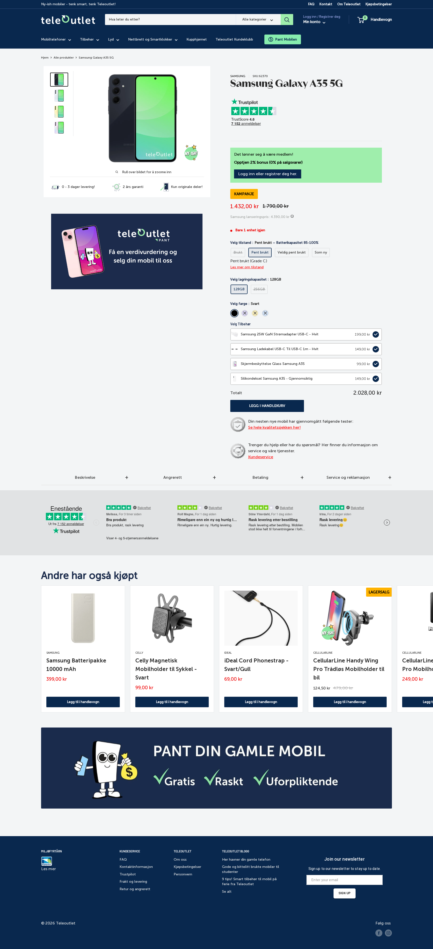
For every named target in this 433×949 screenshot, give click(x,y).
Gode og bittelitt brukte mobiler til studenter (250, 869)
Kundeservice (260, 456)
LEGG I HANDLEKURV (267, 406)
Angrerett (172, 477)
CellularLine (323, 652)
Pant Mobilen (286, 39)
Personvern (183, 874)
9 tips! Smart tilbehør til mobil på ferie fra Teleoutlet (249, 881)
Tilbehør (87, 39)
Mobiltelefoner (53, 39)
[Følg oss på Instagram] (388, 932)
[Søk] (287, 19)
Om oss (180, 859)
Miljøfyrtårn (51, 851)
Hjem (45, 57)
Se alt (227, 891)
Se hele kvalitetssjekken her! (274, 427)
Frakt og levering (133, 881)
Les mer (48, 868)
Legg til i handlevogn (83, 702)
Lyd (111, 39)
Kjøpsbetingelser (379, 4)
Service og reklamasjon (348, 477)
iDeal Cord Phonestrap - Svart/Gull (256, 664)
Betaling (260, 477)
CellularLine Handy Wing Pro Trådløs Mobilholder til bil (348, 669)
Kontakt (325, 4)
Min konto (312, 22)
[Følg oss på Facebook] (378, 932)
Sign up (345, 893)
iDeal (228, 652)
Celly (139, 652)
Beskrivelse (85, 477)
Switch (375, 334)
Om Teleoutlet (349, 4)
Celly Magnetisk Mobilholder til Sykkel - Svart (166, 669)
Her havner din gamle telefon (246, 859)
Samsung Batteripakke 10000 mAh (76, 664)
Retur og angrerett (135, 889)
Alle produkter (64, 57)
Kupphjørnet (196, 39)
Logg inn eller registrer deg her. (267, 173)
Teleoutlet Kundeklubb (234, 39)
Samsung (237, 76)
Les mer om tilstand (247, 267)
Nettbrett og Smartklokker (150, 39)
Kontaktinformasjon (136, 867)
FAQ (311, 4)
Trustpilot (128, 874)
